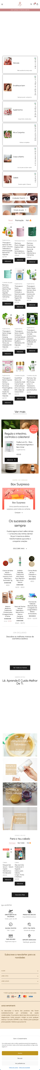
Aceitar (20, 1053)
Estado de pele (19, 210)
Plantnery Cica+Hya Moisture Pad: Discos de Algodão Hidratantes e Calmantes (31, 249)
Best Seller (21, 843)
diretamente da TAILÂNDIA (10, 916)
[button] (7, 261)
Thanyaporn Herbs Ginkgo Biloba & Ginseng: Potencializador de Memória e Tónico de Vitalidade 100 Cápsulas (7, 339)
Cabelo (5, 862)
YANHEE (20, 660)
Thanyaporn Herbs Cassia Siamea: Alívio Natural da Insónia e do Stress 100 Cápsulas (31, 292)
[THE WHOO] (20, 650)
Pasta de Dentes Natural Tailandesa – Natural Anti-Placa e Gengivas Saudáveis (20, 612)
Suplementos (6, 240)
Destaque (12, 843)
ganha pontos (10, 928)
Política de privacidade (24, 1067)
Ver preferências (20, 1063)
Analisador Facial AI (18, 198)
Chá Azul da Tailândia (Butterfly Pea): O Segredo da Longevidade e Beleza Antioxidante (32, 608)
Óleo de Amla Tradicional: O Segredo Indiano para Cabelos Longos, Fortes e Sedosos (19, 871)
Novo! (10, 220)
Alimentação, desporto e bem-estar (16, 716)
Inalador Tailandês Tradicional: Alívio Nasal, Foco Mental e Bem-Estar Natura (20, 576)
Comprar (18, 512)
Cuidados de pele (32, 241)
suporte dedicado (29, 940)
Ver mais (20, 411)
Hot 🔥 (29, 220)
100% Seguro (10, 939)
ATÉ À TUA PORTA (29, 928)
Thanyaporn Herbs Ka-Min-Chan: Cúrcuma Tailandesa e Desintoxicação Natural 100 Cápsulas (7, 248)
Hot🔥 (29, 843)
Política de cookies (13, 1067)
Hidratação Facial (20, 241)
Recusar (20, 1058)
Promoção (19, 220)
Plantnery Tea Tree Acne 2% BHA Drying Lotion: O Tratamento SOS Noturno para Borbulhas (32, 384)
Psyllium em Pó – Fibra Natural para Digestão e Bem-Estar (24, 444)
